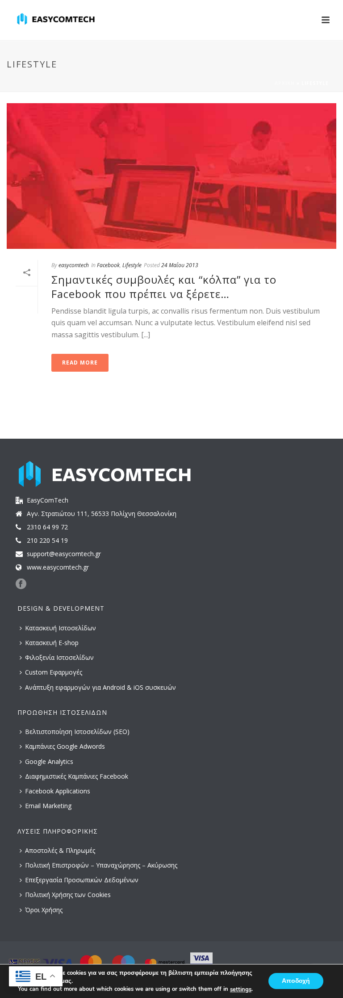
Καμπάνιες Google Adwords (65, 746)
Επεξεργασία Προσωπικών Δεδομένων (81, 880)
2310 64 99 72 (47, 527)
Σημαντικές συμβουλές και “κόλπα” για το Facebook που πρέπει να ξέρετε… (163, 286)
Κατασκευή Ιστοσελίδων (60, 628)
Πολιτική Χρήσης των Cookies (68, 894)
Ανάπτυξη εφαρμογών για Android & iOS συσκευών (100, 687)
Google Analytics (49, 761)
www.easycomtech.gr (58, 567)
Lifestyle (132, 265)
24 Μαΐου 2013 (179, 265)
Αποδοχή (296, 981)
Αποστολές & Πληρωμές (60, 850)
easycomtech (74, 265)
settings (240, 989)
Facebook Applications (57, 791)
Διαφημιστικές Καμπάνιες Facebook (76, 776)
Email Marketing (48, 805)
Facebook (108, 265)
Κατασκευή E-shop (52, 642)
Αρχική (285, 83)
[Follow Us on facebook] (21, 584)
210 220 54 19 (47, 541)
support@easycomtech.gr (64, 554)
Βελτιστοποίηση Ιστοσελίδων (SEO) (77, 731)
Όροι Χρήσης (44, 910)
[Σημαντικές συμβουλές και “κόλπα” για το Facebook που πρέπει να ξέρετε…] (171, 176)
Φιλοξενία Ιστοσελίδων (59, 657)
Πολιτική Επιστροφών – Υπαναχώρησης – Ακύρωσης (101, 865)
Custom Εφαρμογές (53, 672)
